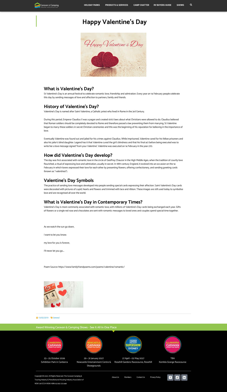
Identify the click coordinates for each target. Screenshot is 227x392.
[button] (191, 5)
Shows (180, 5)
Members (127, 377)
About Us (115, 377)
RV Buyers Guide (162, 5)
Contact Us (141, 377)
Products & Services (116, 5)
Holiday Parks (92, 5)
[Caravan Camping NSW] (47, 5)
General (56, 318)
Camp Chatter (141, 5)
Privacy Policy (155, 377)
